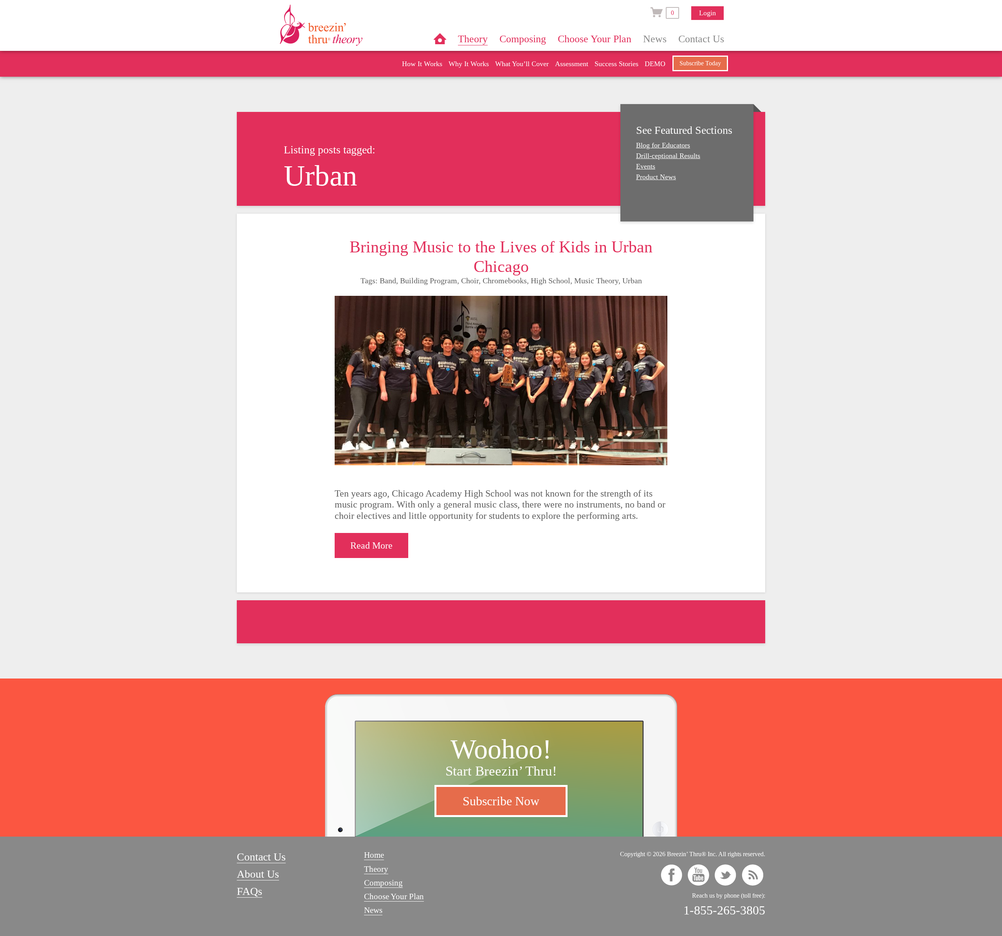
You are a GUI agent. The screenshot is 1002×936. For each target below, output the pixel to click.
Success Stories (616, 64)
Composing (522, 39)
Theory (473, 39)
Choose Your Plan (594, 39)
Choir (470, 280)
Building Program (428, 280)
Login (707, 13)
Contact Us (701, 39)
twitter (725, 875)
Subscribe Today (700, 63)
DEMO (655, 64)
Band (388, 280)
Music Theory (596, 280)
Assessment (571, 64)
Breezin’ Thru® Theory (344, 25)
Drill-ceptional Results (668, 156)
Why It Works (469, 64)
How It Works (422, 64)
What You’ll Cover (522, 64)
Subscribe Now (501, 801)
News (655, 39)
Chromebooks (505, 280)
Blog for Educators (663, 145)
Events (645, 166)
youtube (698, 875)
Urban (632, 280)
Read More (371, 545)
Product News (656, 177)
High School (550, 280)
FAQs (249, 891)
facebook (671, 875)
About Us (258, 874)
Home (440, 38)
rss (752, 875)
